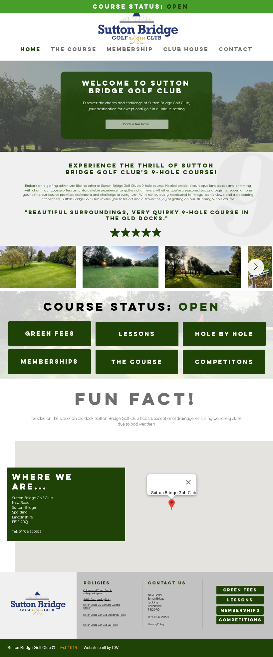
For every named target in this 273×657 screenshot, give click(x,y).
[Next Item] (255, 267)
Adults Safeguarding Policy (97, 599)
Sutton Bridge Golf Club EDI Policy (100, 624)
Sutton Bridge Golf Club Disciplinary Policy (104, 614)
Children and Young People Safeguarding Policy (97, 591)
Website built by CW (101, 647)
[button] (74, 49)
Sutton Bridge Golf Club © (31, 647)
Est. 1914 (68, 647)
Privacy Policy (156, 624)
